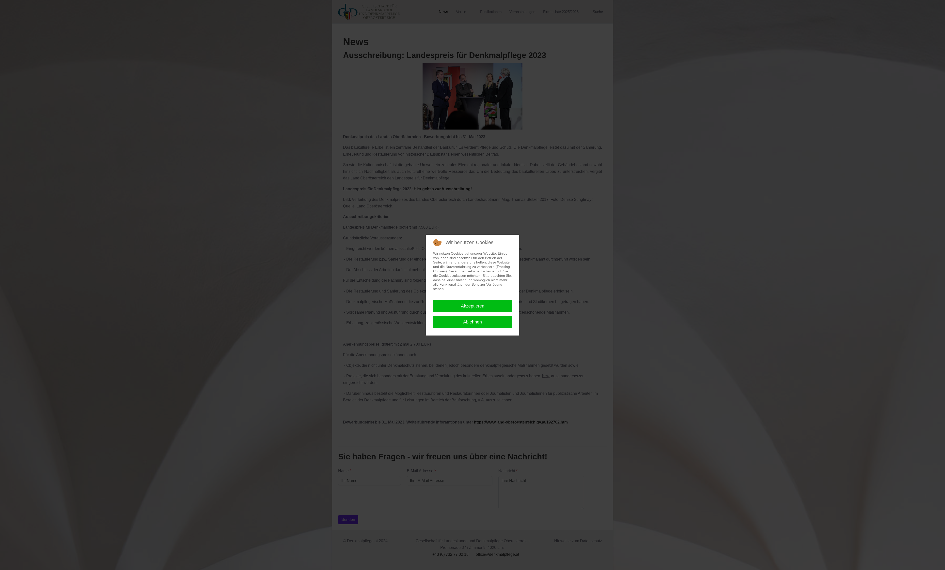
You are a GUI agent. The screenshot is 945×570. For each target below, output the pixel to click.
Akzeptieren (472, 306)
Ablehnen (472, 322)
